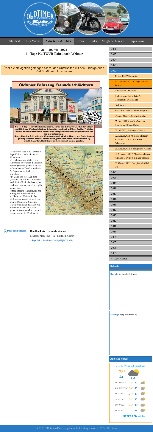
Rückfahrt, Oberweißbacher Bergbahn (132, 110)
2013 (113, 215)
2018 (113, 188)
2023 (113, 65)
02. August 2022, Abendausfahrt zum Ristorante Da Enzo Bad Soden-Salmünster (131, 140)
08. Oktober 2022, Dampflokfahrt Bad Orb (132, 165)
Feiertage (114, 315)
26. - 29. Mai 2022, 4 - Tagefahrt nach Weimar (132, 83)
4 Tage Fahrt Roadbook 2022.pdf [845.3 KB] (51, 240)
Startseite (15, 41)
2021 (113, 172)
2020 (113, 177)
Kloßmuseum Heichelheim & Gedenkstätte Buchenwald (128, 98)
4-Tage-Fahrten (119, 258)
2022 (113, 70)
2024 (113, 59)
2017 (113, 193)
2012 (113, 220)
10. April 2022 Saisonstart (126, 76)
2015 (113, 204)
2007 (113, 242)
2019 (113, 183)
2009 (113, 237)
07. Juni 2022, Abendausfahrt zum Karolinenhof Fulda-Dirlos (130, 123)
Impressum (136, 41)
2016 (113, 199)
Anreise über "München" (126, 90)
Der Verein (33, 41)
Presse (80, 41)
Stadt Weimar (121, 105)
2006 (113, 247)
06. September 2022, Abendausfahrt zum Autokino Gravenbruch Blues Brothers (133, 156)
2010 (113, 231)
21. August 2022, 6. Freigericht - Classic (133, 148)
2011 (113, 226)
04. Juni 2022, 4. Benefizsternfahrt (130, 116)
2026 (113, 49)
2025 (113, 54)
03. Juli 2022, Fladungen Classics (130, 130)
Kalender (114, 274)
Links (93, 41)
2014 (113, 210)
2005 (113, 253)
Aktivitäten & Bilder (58, 41)
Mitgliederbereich (113, 41)
